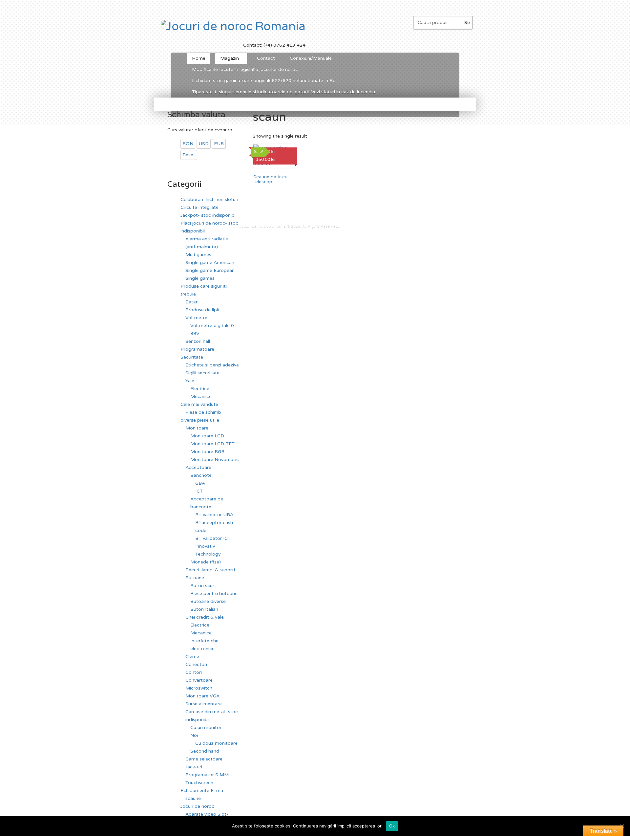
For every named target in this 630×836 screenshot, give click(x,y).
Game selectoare (203, 759)
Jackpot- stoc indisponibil (208, 215)
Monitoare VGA (202, 696)
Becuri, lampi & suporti (210, 570)
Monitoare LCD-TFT (212, 444)
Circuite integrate (199, 207)
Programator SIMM (207, 775)
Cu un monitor (205, 727)
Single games (200, 278)
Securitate (191, 357)
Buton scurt (203, 585)
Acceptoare (198, 467)
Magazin (227, 59)
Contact (266, 58)
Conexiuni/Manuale (311, 58)
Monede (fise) (205, 562)
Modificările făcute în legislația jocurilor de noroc (245, 69)
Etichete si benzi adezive (212, 365)
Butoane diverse (208, 601)
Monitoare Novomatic (214, 459)
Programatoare (197, 349)
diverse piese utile (199, 420)
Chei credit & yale (204, 617)
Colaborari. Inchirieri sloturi (209, 199)
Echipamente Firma (201, 790)
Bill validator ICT (213, 538)
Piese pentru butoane (214, 593)
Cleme (192, 656)
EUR (219, 143)
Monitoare (196, 428)
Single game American (209, 262)
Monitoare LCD (207, 436)
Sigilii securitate (202, 373)
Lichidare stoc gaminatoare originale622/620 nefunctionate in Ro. (264, 80)
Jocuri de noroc (197, 806)
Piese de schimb (203, 412)
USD (204, 143)
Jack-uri (193, 767)
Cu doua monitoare (216, 743)
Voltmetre (196, 317)
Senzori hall (197, 341)
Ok (392, 825)
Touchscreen (199, 782)
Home (198, 58)
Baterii (192, 302)
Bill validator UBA (214, 514)
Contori (193, 672)
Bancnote (201, 475)
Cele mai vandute (199, 404)
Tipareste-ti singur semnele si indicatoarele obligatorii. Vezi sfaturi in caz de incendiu (283, 92)
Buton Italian (204, 609)
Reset (188, 155)
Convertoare (199, 680)
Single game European (210, 270)
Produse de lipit (202, 310)
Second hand (204, 751)
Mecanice (201, 396)
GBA (200, 483)
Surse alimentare (203, 704)
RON (187, 143)
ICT (199, 491)
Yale (189, 381)
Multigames (198, 254)
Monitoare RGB (207, 451)
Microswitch (198, 688)
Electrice (199, 388)
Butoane (194, 578)
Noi (194, 735)
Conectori (196, 664)
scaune (193, 798)
